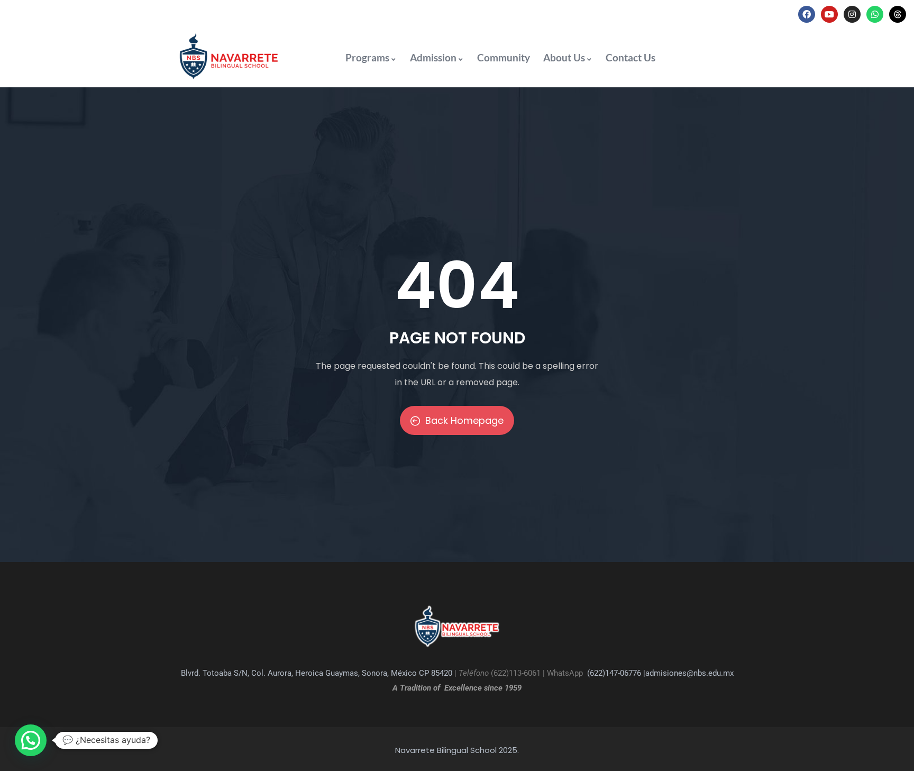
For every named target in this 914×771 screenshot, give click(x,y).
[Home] (228, 56)
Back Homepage (464, 420)
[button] (31, 740)
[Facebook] (806, 14)
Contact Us (630, 57)
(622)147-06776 (614, 673)
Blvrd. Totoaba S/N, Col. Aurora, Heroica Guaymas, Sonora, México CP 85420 (316, 673)
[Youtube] (829, 14)
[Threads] (897, 14)
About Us (564, 57)
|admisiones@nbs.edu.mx (688, 673)
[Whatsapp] (874, 14)
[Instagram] (852, 14)
